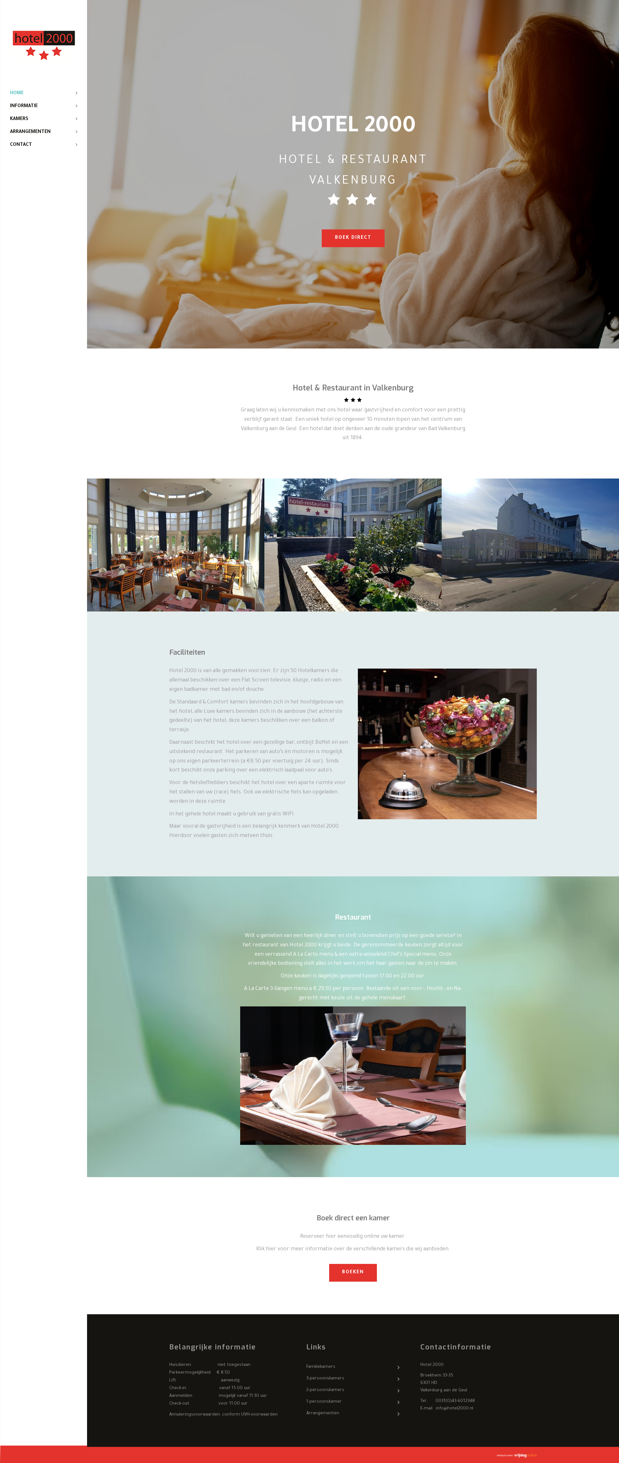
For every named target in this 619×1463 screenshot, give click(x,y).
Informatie (24, 106)
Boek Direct (353, 238)
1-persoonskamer (324, 1401)
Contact (21, 145)
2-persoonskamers (325, 1390)
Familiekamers (320, 1367)
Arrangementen (30, 132)
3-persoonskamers (325, 1378)
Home (17, 93)
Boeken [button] (353, 1272)
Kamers (19, 119)
